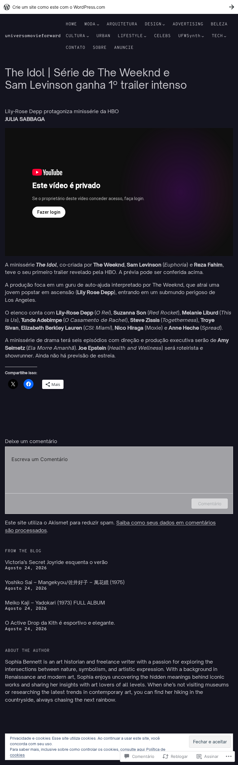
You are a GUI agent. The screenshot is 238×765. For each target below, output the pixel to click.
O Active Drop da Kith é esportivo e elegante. (60, 623)
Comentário (209, 503)
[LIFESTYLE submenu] (145, 36)
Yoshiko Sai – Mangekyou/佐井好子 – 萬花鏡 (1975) (65, 582)
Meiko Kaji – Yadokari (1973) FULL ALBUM (55, 603)
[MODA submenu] (98, 24)
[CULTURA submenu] (87, 36)
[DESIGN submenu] (163, 24)
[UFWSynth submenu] (202, 36)
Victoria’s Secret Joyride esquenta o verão (56, 562)
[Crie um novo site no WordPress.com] (119, 7)
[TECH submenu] (225, 36)
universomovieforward (33, 36)
